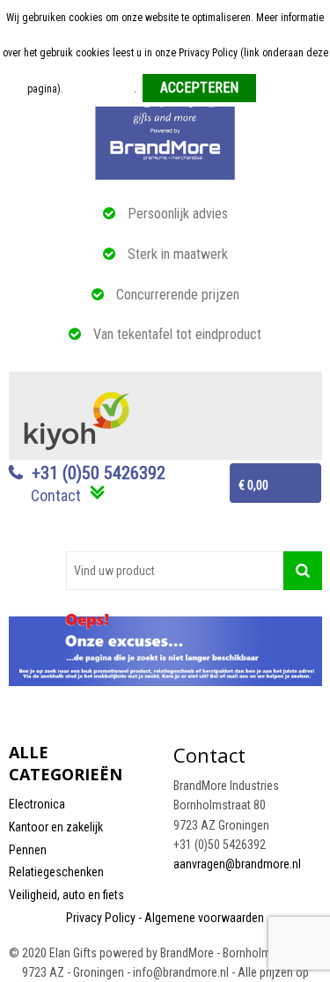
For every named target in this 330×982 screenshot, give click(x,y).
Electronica (37, 804)
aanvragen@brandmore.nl (237, 864)
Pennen (28, 850)
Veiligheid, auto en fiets (66, 895)
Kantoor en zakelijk (56, 827)
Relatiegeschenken (56, 872)
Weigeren (283, 89)
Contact (56, 495)
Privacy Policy (101, 918)
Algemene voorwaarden (204, 918)
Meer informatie (100, 89)
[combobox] (174, 570)
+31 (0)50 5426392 (98, 473)
